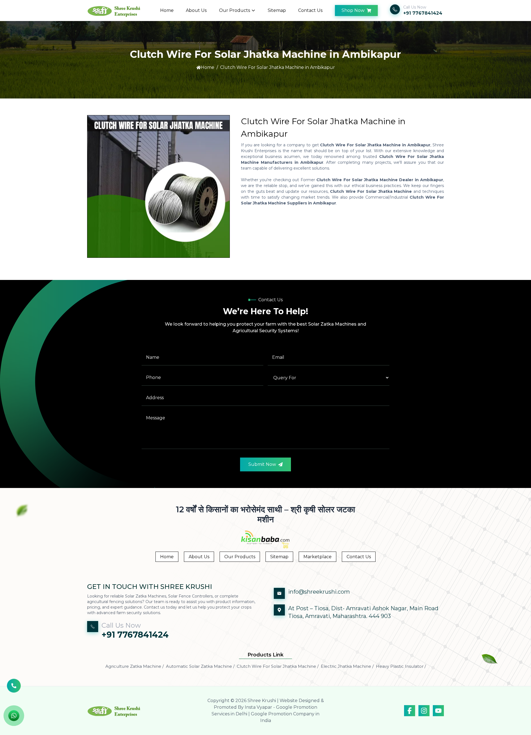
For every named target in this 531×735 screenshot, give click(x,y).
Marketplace (317, 556)
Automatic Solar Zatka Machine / (200, 666)
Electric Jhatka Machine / (347, 666)
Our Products (234, 10)
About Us (196, 10)
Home (167, 10)
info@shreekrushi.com (319, 591)
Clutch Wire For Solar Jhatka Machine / (278, 666)
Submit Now (262, 464)
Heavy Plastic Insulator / (401, 666)
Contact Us (310, 10)
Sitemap (277, 10)
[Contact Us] (14, 686)
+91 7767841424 (422, 13)
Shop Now (353, 10)
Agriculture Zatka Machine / (134, 666)
